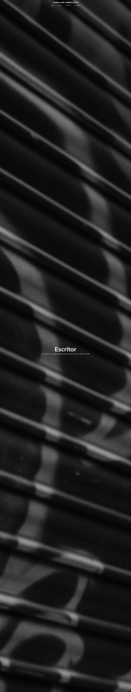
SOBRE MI (68, 5)
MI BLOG (60, 5)
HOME (52, 5)
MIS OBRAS (77, 5)
